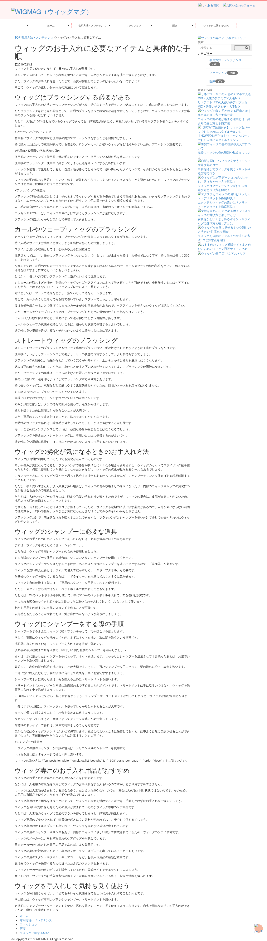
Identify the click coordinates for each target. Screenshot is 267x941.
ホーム (51, 25)
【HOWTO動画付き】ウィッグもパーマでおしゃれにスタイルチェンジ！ (224, 137)
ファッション (133, 25)
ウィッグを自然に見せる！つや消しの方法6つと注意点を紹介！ (224, 238)
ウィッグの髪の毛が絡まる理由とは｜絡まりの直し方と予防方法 (224, 121)
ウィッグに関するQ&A (216, 25)
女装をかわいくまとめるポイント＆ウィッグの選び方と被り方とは (224, 221)
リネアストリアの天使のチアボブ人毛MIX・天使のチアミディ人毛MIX (222, 104)
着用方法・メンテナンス (92, 25)
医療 (174, 25)
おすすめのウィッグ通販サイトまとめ (222, 249)
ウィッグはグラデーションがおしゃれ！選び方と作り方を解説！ (224, 188)
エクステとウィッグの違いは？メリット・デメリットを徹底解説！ (222, 204)
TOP (17, 37)
